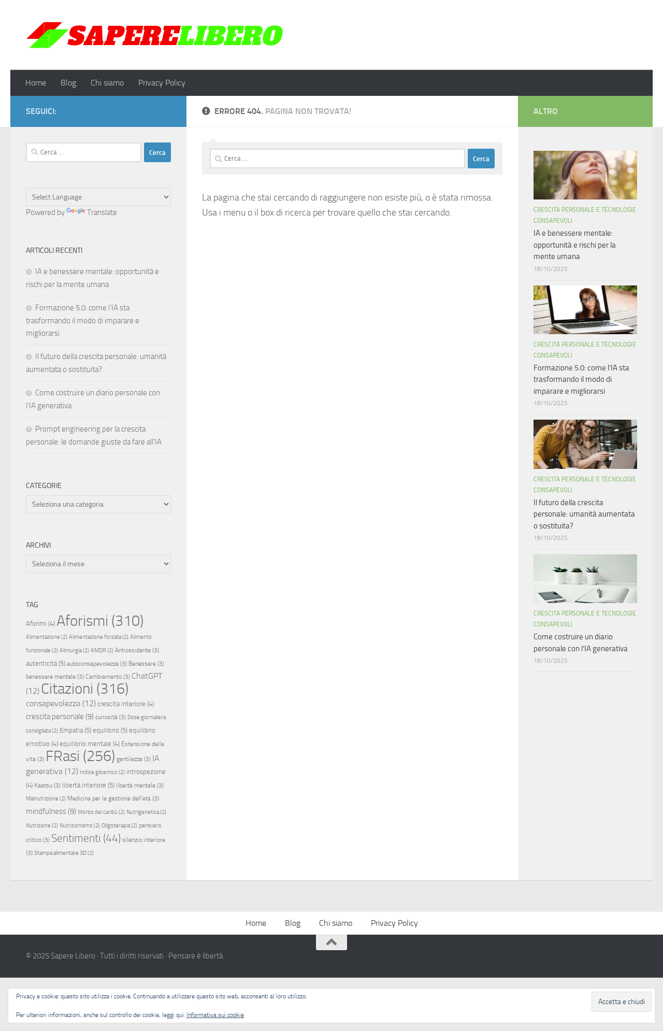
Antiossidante (137, 650)
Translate (102, 212)
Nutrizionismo (80, 825)
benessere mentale (55, 676)
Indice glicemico (102, 772)
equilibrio (110, 730)
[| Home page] (155, 35)
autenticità (45, 663)
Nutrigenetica (146, 812)
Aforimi (40, 623)
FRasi (80, 756)
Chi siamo (107, 83)
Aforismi (99, 620)
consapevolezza (61, 703)
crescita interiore (125, 704)
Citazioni (84, 689)
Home (35, 83)
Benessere (146, 663)
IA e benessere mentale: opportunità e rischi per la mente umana (575, 244)
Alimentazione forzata (98, 637)
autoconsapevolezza (97, 663)
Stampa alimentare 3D (64, 853)
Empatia (75, 730)
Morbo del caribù (101, 812)
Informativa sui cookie (215, 1015)
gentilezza (134, 759)
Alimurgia (74, 650)
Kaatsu (47, 785)
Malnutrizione (46, 798)
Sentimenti (86, 838)
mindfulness (51, 811)
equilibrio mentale (90, 744)
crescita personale (60, 716)
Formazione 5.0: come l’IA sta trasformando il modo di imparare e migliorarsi (82, 320)
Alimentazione (46, 637)
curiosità (110, 717)
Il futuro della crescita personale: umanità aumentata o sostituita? (584, 514)
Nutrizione (42, 825)
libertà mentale (140, 785)
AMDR (102, 650)
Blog (68, 83)
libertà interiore (88, 785)
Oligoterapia (119, 825)
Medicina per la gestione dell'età (113, 798)
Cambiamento (107, 676)
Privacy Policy (161, 83)
